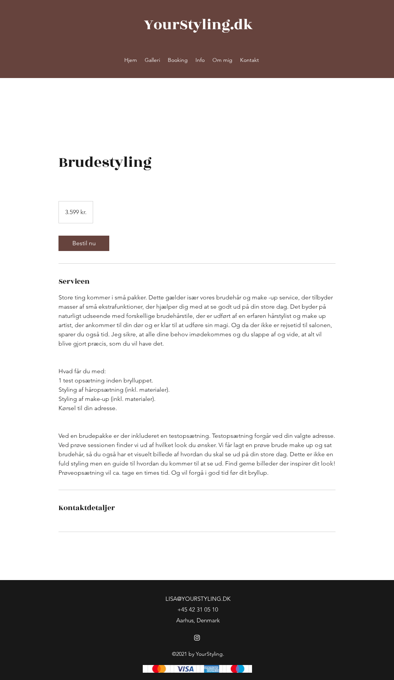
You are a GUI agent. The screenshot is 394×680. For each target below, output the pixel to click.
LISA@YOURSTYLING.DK (197, 598)
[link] (83, 243)
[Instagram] (197, 638)
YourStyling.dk (198, 25)
